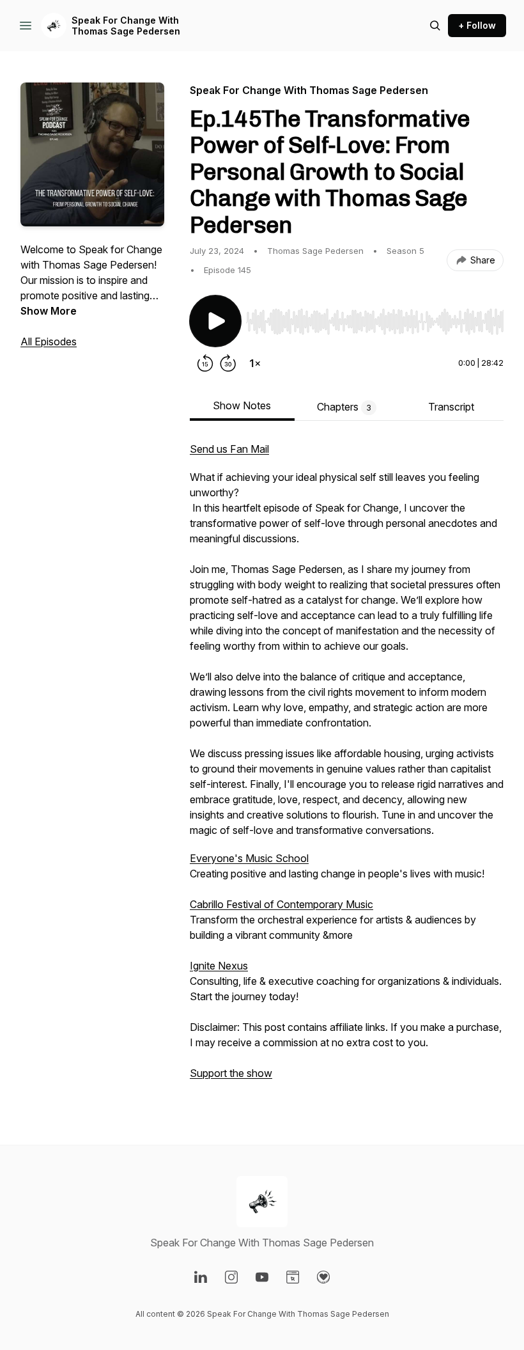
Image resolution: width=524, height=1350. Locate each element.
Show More (48, 310)
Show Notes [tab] (242, 405)
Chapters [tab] (344, 406)
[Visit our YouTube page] (262, 1277)
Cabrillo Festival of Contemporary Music (281, 904)
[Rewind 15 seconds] (205, 363)
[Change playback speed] (255, 363)
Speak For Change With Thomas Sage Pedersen (126, 26)
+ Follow (477, 25)
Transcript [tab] (451, 406)
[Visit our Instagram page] (231, 1277)
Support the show (231, 1073)
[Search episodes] (435, 25)
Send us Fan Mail (229, 449)
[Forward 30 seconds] (228, 363)
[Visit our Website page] (292, 1277)
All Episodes (48, 341)
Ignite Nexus (219, 965)
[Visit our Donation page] (323, 1277)
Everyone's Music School (249, 858)
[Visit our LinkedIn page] (200, 1277)
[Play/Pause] (215, 321)
